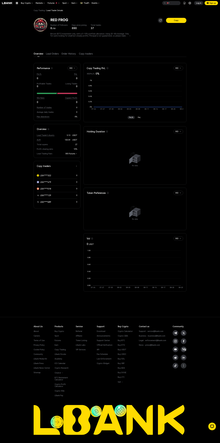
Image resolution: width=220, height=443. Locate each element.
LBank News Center (42, 368)
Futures (54, 3)
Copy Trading (39, 10)
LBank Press (39, 363)
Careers (37, 336)
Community (38, 354)
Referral (79, 331)
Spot (65, 3)
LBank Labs (80, 345)
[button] (74, 68)
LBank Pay (59, 395)
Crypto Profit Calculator (60, 385)
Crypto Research (61, 368)
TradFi (86, 3)
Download (101, 331)
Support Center (103, 340)
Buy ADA (121, 368)
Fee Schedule (102, 354)
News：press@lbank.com (149, 345)
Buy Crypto (27, 3)
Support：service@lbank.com (151, 331)
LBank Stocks (60, 354)
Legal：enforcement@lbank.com (152, 340)
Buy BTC (121, 340)
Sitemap (37, 373)
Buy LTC (121, 377)
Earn (75, 3)
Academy (58, 359)
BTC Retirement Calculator (61, 379)
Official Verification (104, 345)
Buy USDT (122, 350)
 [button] (52, 68)
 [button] (130, 36)
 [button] (177, 3)
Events (96, 3)
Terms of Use (39, 340)
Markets (40, 3)
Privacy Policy (39, 345)
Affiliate (79, 336)
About (36, 331)
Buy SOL (121, 359)
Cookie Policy (39, 350)
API (98, 350)
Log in (198, 3)
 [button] (165, 3)
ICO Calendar (60, 363)
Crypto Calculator (125, 331)
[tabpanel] (110, 174)
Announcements (103, 336)
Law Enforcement (104, 359)
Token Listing (81, 340)
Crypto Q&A (123, 336)
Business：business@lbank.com (152, 336)
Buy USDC (122, 354)
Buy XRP (121, 363)
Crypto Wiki (59, 391)
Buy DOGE (122, 373)
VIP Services (81, 350)
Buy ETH (121, 345)
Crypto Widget (103, 363)
